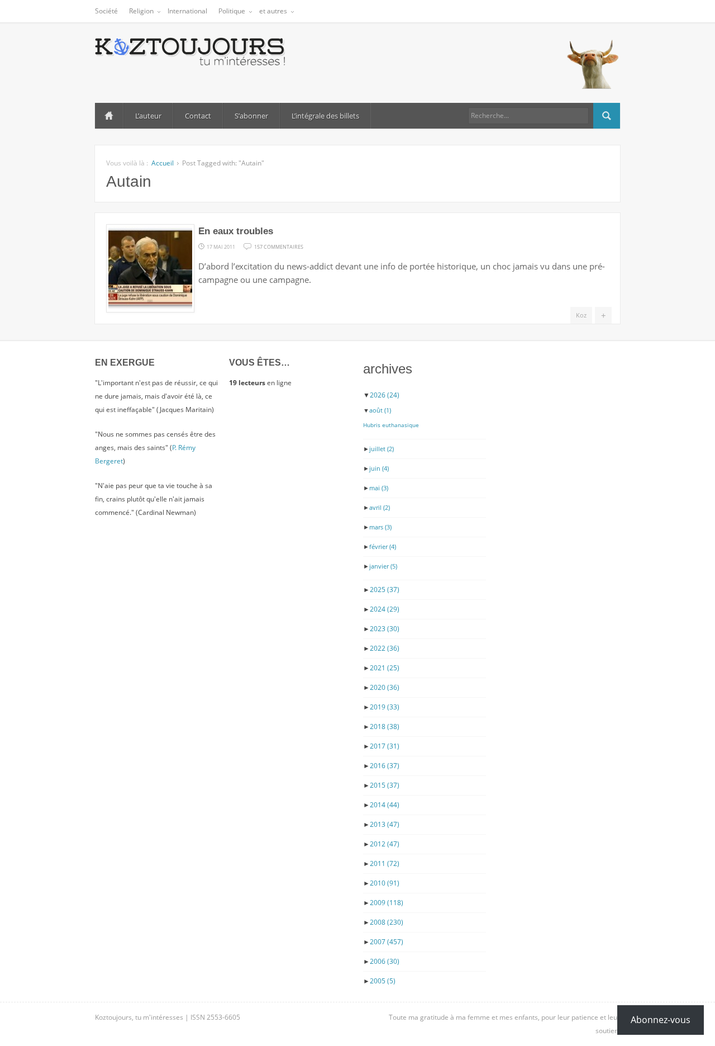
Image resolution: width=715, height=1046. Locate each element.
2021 (384, 668)
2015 (384, 785)
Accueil (109, 116)
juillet (381, 448)
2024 (384, 609)
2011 (384, 863)
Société (106, 11)
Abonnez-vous (660, 1020)
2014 (384, 805)
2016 (384, 765)
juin (379, 468)
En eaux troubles (235, 231)
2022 (384, 648)
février (382, 546)
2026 (384, 395)
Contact (198, 116)
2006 (384, 961)
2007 (386, 941)
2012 (384, 844)
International (187, 11)
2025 (384, 589)
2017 (384, 746)
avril (379, 507)
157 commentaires (278, 246)
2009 (386, 902)
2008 (386, 922)
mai (378, 488)
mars (380, 527)
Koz (581, 315)
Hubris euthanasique (391, 425)
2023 (384, 628)
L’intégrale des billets (325, 116)
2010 (384, 883)
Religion (141, 11)
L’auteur (148, 116)
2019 (384, 707)
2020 (384, 687)
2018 (384, 726)
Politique (231, 11)
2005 (382, 981)
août (380, 410)
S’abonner (251, 116)
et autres (273, 11)
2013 (384, 824)
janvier (383, 566)
